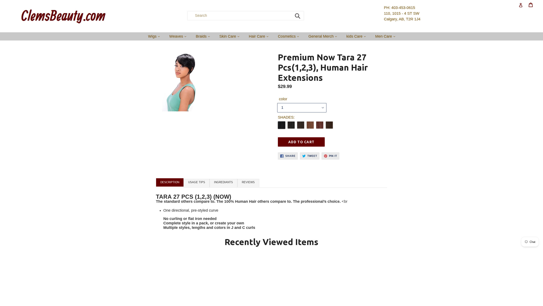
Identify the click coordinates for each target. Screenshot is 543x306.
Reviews (248, 182)
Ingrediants (223, 182)
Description (169, 182)
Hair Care (259, 36)
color (283, 99)
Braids (204, 36)
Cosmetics (289, 36)
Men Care (386, 36)
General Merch (323, 36)
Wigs (155, 36)
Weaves (178, 36)
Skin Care (230, 36)
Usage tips (196, 182)
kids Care (357, 36)
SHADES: (286, 117)
